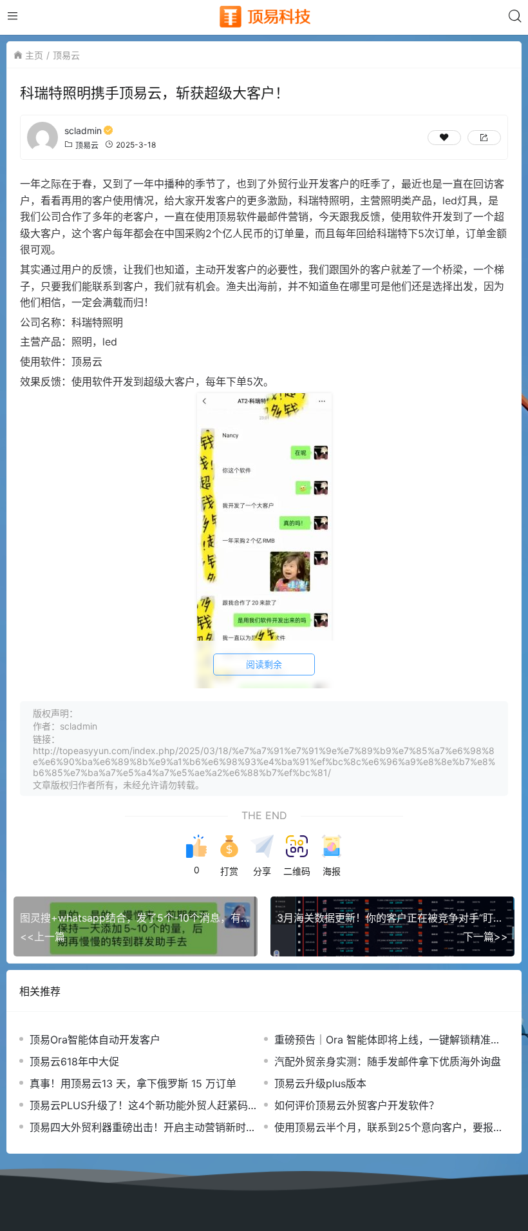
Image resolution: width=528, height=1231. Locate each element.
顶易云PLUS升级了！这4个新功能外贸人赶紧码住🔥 (144, 1105)
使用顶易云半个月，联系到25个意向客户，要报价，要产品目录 (383, 1127)
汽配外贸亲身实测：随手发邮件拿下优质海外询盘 (387, 1061)
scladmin (83, 130)
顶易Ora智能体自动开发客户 (95, 1039)
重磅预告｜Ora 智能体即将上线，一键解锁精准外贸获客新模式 (387, 1040)
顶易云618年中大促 (74, 1061)
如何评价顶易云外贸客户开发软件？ (356, 1105)
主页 (34, 55)
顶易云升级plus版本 (320, 1083)
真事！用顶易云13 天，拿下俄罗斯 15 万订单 (133, 1083)
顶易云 (66, 55)
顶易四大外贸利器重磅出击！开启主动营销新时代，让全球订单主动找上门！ (138, 1127)
